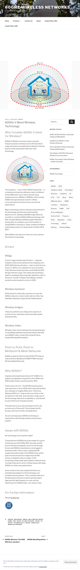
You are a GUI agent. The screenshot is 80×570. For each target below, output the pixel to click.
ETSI (52, 197)
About (38, 21)
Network (54, 208)
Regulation (61, 220)
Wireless (35, 523)
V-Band (27, 523)
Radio (53, 220)
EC (70, 193)
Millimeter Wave (36, 519)
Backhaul (18, 519)
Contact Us (28, 21)
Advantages (69, 190)
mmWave (54, 205)
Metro (71, 197)
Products (16, 21)
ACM (60, 186)
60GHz (10, 519)
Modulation (64, 205)
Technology (19, 523)
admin (20, 119)
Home (7, 21)
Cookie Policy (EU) (51, 21)
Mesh (25, 519)
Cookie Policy (43, 566)
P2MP (10, 521)
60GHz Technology (56, 174)
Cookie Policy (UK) (11, 26)
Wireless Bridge (15, 524)
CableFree (63, 193)
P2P (14, 521)
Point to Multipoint (25, 521)
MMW (67, 201)
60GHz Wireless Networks (37, 7)
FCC (58, 197)
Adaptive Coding (56, 190)
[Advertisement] (40, 45)
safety (69, 220)
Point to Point (55, 216)
